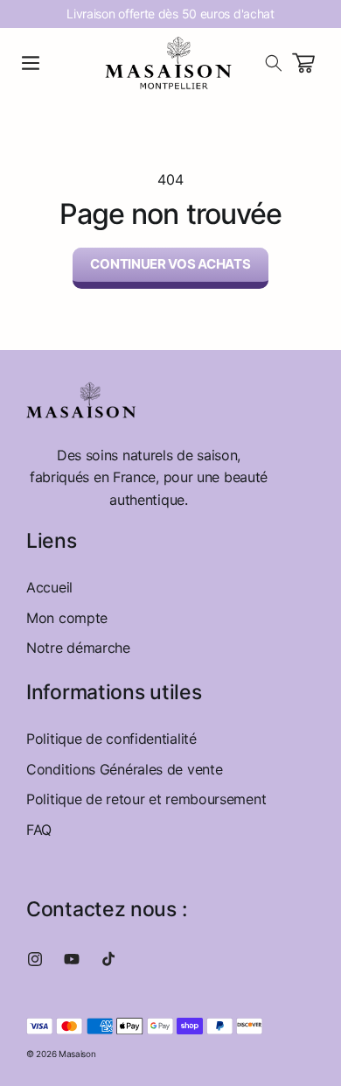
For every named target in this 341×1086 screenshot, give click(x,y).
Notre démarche (78, 647)
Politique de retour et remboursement (146, 799)
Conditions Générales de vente (124, 769)
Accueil (49, 587)
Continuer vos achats (170, 264)
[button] (30, 63)
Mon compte (67, 618)
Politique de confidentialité (111, 738)
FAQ (39, 829)
